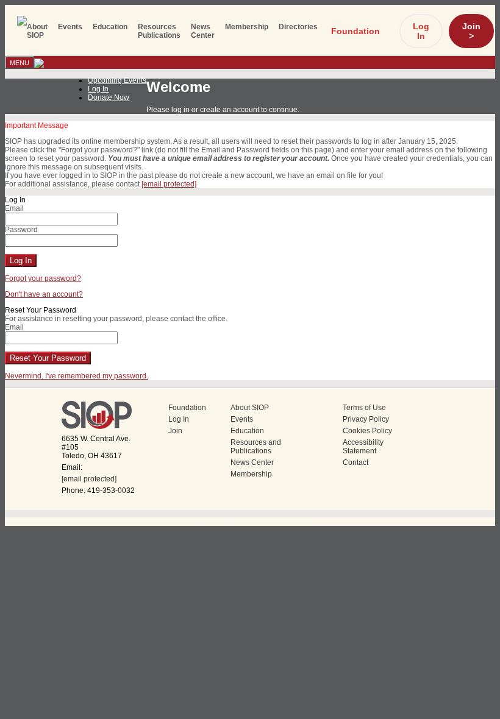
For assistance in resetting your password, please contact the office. (116, 318)
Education (110, 27)
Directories (298, 27)
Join (175, 431)
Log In (421, 31)
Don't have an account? (44, 294)
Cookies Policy (367, 431)
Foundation (355, 31)
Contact (355, 462)
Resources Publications (159, 31)
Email (14, 208)
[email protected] (89, 479)
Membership (246, 27)
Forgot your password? (43, 278)
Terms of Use (364, 407)
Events (70, 27)
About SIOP (37, 31)
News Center (203, 31)
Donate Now (108, 97)
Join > (471, 31)
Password (21, 229)
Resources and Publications (255, 446)
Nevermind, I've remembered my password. (76, 376)
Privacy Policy (366, 419)
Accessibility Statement (363, 446)
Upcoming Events (117, 80)
